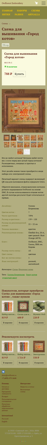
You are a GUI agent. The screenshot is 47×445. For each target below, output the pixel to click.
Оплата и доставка (5, 388)
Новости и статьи (27, 387)
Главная (7, 10)
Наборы (22, 10)
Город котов (31, 274)
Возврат (5, 396)
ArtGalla (34, 14)
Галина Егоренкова (16, 274)
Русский (5, 419)
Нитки (6, 14)
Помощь (5, 383)
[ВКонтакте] (3, 372)
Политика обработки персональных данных (7, 407)
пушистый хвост (9, 277)
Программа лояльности (6, 392)
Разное (19, 14)
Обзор (5, 45)
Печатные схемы (25, 269)
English (4, 421)
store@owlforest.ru (9, 375)
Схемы (35, 10)
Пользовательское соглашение (9, 400)
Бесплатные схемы (25, 390)
